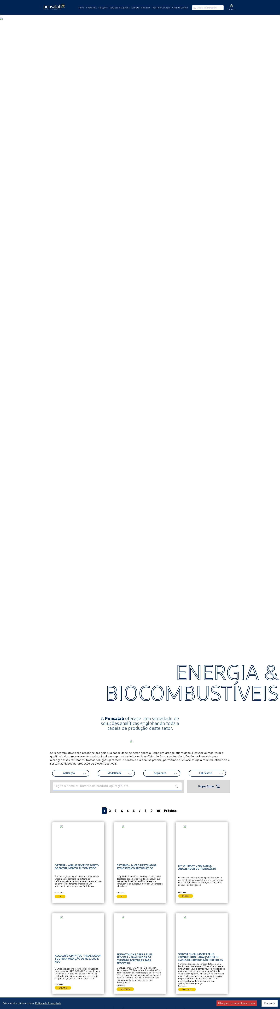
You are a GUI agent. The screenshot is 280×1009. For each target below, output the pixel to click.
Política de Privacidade (48, 1003)
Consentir (269, 1003)
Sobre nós (91, 7)
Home (81, 7)
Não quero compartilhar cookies (236, 1003)
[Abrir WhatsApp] (8, 1001)
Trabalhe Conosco (161, 7)
